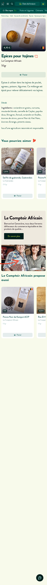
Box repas (11, 10)
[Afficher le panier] (43, 4)
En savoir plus (14, 236)
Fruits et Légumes (27, 10)
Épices (31, 16)
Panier (24, 74)
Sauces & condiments (21, 16)
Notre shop (5, 16)
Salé (11, 16)
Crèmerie (39, 10)
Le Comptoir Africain (11, 61)
